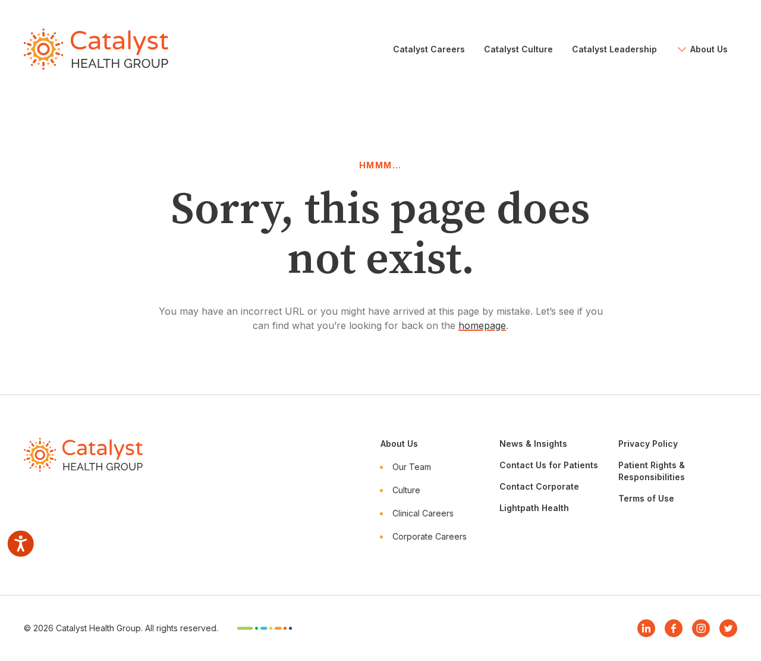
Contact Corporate (539, 486)
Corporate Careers (429, 536)
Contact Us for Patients (548, 465)
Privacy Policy (648, 443)
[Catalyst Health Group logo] (96, 49)
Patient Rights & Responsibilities (651, 471)
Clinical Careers (423, 513)
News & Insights (533, 443)
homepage (482, 325)
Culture (406, 490)
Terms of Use (646, 498)
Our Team (411, 467)
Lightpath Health (534, 508)
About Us (399, 443)
